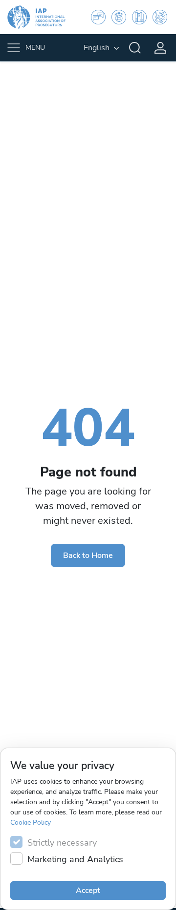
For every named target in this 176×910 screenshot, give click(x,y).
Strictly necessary (62, 843)
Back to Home (88, 555)
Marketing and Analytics (75, 859)
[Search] (135, 48)
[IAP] (42, 17)
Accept (88, 890)
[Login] (160, 48)
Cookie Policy (30, 822)
